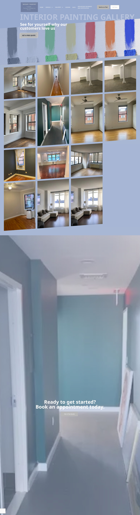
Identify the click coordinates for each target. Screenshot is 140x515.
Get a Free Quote (28, 35)
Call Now (114, 7)
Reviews (67, 7)
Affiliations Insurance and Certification (85, 7)
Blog (74, 7)
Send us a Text (103, 7)
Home (41, 7)
